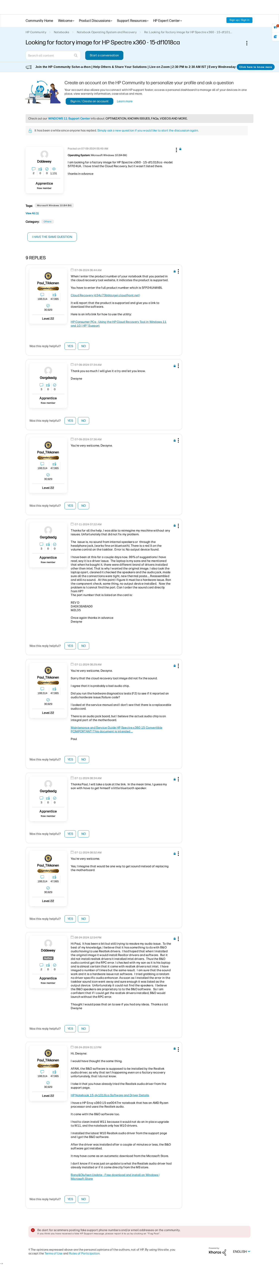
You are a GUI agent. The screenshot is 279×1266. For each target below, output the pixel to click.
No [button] (83, 346)
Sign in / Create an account (89, 101)
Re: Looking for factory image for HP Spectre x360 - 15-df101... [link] (188, 32)
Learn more (125, 101)
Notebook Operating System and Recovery (107, 32)
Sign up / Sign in (239, 20)
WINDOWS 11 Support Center (69, 118)
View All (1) (32, 213)
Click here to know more (255, 66)
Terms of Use (54, 1253)
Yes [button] (70, 346)
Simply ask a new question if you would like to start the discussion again (147, 130)
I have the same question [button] (52, 237)
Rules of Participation (84, 1253)
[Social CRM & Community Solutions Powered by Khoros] (217, 1251)
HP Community (36, 32)
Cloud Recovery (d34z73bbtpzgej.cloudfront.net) (105, 295)
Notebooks (61, 32)
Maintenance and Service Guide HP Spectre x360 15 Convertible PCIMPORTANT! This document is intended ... (116, 729)
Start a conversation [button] (104, 55)
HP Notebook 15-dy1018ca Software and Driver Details (110, 1095)
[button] (176, 149)
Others (48, 221)
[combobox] (53, 55)
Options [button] (249, 43)
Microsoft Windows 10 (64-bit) (54, 205)
